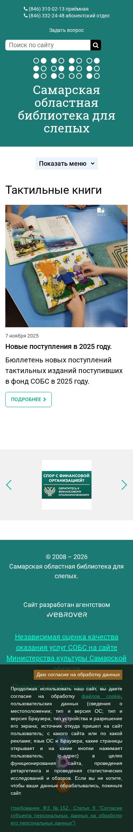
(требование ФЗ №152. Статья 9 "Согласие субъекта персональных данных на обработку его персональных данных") (66, 815)
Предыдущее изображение (11, 484)
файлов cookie (101, 696)
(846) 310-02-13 (47, 9)
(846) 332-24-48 (47, 15)
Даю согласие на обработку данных (78, 674)
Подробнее (27, 399)
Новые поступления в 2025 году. (58, 346)
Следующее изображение (122, 484)
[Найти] (95, 45)
